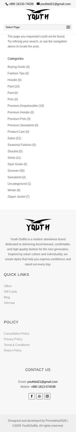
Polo (11, 99)
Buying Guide (16, 66)
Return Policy (13, 350)
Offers (8, 286)
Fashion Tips (16, 73)
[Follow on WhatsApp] (39, 396)
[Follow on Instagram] (47, 396)
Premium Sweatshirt (21, 125)
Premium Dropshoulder (23, 105)
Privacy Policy (13, 339)
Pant (11, 86)
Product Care (16, 131)
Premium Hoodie (19, 112)
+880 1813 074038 (43, 386)
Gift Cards (10, 291)
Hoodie (12, 79)
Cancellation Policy (16, 333)
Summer (13, 170)
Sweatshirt (14, 177)
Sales (11, 138)
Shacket (13, 151)
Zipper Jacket (16, 196)
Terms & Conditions (17, 344)
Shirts (11, 157)
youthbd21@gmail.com (42, 381)
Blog (7, 297)
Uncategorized (17, 183)
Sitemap (9, 302)
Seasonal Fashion (20, 144)
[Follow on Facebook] (32, 396)
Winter (12, 190)
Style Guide (15, 164)
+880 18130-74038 (21, 4)
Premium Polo (17, 118)
